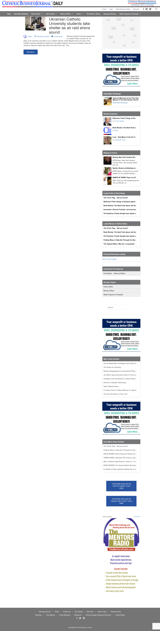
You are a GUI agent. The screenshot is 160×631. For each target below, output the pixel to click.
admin (30, 36)
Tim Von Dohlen (119, 121)
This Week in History (93, 14)
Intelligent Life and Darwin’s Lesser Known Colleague (123, 379)
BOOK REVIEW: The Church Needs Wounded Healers (123, 465)
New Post (90, 611)
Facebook (143, 9)
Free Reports (50, 615)
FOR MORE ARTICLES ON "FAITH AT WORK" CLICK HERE (121, 486)
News (9, 14)
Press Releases (64, 615)
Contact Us (67, 611)
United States (120, 615)
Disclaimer (78, 615)
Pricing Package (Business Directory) (98, 615)
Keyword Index (116, 611)
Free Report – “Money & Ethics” (114, 273)
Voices (78, 14)
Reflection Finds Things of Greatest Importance (130, 118)
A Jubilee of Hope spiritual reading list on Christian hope (125, 469)
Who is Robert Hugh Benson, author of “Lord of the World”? (126, 461)
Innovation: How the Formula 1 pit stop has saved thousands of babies (130, 209)
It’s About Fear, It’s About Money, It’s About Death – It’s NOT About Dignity (131, 390)
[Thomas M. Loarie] (107, 140)
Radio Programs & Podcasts (128, 14)
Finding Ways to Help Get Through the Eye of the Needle (125, 240)
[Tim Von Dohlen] (107, 121)
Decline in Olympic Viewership (115, 382)
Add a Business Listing (123, 9)
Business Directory (110, 14)
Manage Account (45, 611)
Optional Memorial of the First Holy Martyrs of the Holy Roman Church (126, 99)
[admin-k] (107, 131)
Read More (30, 52)
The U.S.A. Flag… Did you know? (116, 198)
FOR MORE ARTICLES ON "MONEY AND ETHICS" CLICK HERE (121, 501)
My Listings (79, 611)
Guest (104, 9)
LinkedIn (146, 9)
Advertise (136, 9)
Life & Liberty (50, 14)
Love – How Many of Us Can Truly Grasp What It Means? (133, 137)
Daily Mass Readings (21, 14)
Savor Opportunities (111, 386)
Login (111, 9)
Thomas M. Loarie (120, 140)
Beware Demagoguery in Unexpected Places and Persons (125, 371)
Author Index (102, 611)
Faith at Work (35, 14)
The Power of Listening (112, 367)
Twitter (150, 9)
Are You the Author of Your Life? (116, 394)
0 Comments (58, 36)
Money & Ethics (65, 14)
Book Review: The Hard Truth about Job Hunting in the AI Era (135, 128)
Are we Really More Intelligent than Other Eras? (121, 363)
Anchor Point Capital (109, 259)
